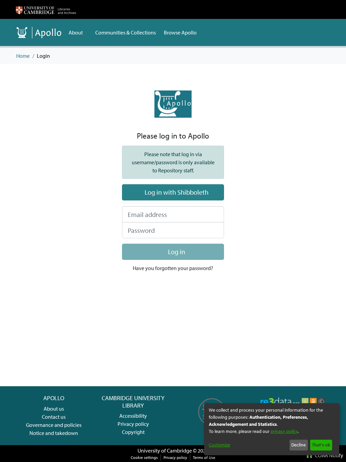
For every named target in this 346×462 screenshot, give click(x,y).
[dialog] (271, 429)
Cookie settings (144, 457)
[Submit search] (315, 32)
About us (54, 408)
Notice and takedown (53, 433)
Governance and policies (53, 424)
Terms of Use (204, 457)
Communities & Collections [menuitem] (125, 32)
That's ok (321, 445)
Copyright (133, 432)
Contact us (54, 416)
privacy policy (284, 431)
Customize (219, 445)
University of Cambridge (165, 450)
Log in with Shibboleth (175, 192)
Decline (298, 445)
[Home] (46, 9)
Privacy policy (133, 423)
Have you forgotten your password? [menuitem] (173, 268)
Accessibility (133, 415)
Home (23, 55)
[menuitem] (78, 32)
